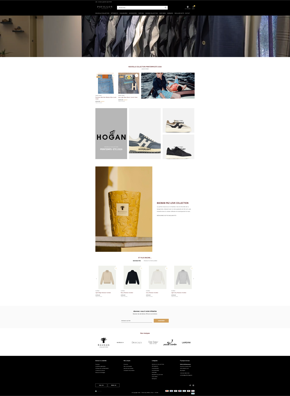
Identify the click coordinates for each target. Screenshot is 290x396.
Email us (113, 385)
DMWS (148, 392)
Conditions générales (100, 366)
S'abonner (161, 320)
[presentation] (96, 279)
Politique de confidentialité (102, 368)
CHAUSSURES (123, 13)
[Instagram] (193, 385)
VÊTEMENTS (114, 13)
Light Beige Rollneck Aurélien (103, 292)
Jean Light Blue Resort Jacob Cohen (127, 97)
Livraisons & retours (100, 370)
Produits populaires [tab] (150, 260)
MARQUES (170, 13)
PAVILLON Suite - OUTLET (182, 13)
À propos (97, 364)
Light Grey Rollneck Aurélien (178, 292)
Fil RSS (156, 392)
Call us (101, 385)
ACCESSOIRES (133, 13)
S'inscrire (126, 364)
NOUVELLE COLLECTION (102, 13)
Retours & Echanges (100, 372)
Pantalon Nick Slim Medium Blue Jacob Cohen (105, 98)
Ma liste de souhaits (128, 368)
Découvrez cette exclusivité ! (166, 215)
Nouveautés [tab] (137, 260)
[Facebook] (190, 385)
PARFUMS (141, 13)
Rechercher (166, 8)
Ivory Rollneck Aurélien (152, 292)
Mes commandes (128, 366)
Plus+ (152, 392)
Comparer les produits (129, 370)
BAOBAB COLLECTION (151, 13)
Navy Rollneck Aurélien (127, 292)
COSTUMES (162, 13)
